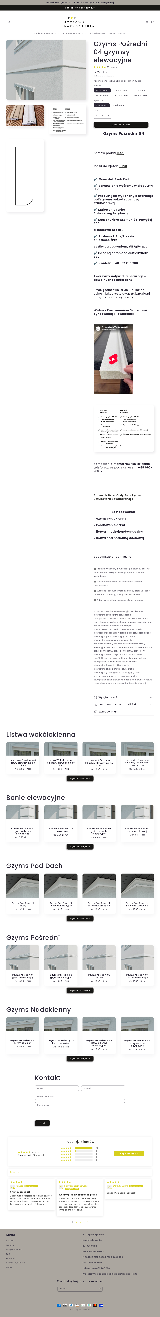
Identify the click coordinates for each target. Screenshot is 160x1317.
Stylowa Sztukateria (83, 1310)
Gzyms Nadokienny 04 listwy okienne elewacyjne (137, 1043)
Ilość (96, 110)
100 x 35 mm (102, 90)
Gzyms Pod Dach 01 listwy (23, 904)
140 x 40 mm (139, 90)
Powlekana (119, 105)
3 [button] (80, 1221)
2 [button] (76, 1221)
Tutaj (120, 153)
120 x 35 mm (121, 90)
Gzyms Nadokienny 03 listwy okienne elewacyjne (99, 1043)
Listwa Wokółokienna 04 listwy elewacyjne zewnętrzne (137, 763)
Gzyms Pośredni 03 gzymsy (99, 976)
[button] (9, 22)
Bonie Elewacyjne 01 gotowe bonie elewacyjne (22, 831)
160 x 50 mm (102, 95)
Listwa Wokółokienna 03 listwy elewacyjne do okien (99, 763)
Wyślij (42, 1123)
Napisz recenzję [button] (129, 1153)
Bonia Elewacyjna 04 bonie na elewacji (137, 830)
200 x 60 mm (121, 95)
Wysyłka (10, 1245)
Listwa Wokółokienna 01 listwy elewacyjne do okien (23, 763)
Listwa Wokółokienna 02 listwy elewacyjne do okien (61, 763)
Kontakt (10, 1241)
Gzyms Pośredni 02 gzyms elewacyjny (61, 976)
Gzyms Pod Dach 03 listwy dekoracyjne (99, 904)
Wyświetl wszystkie (80, 778)
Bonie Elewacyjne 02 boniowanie (61, 830)
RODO (9, 1267)
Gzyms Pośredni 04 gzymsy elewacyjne (137, 976)
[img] (16, 1182)
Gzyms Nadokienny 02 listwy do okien (61, 1041)
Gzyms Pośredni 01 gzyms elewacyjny (23, 976)
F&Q (8, 1254)
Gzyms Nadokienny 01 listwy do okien (23, 1041)
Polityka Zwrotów (14, 1249)
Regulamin (11, 1258)
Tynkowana (101, 105)
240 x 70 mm (140, 95)
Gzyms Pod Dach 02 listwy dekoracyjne (60, 904)
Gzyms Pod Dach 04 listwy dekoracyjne (137, 904)
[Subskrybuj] (99, 1289)
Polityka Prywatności (15, 1263)
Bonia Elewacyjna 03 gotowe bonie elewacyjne (99, 831)
